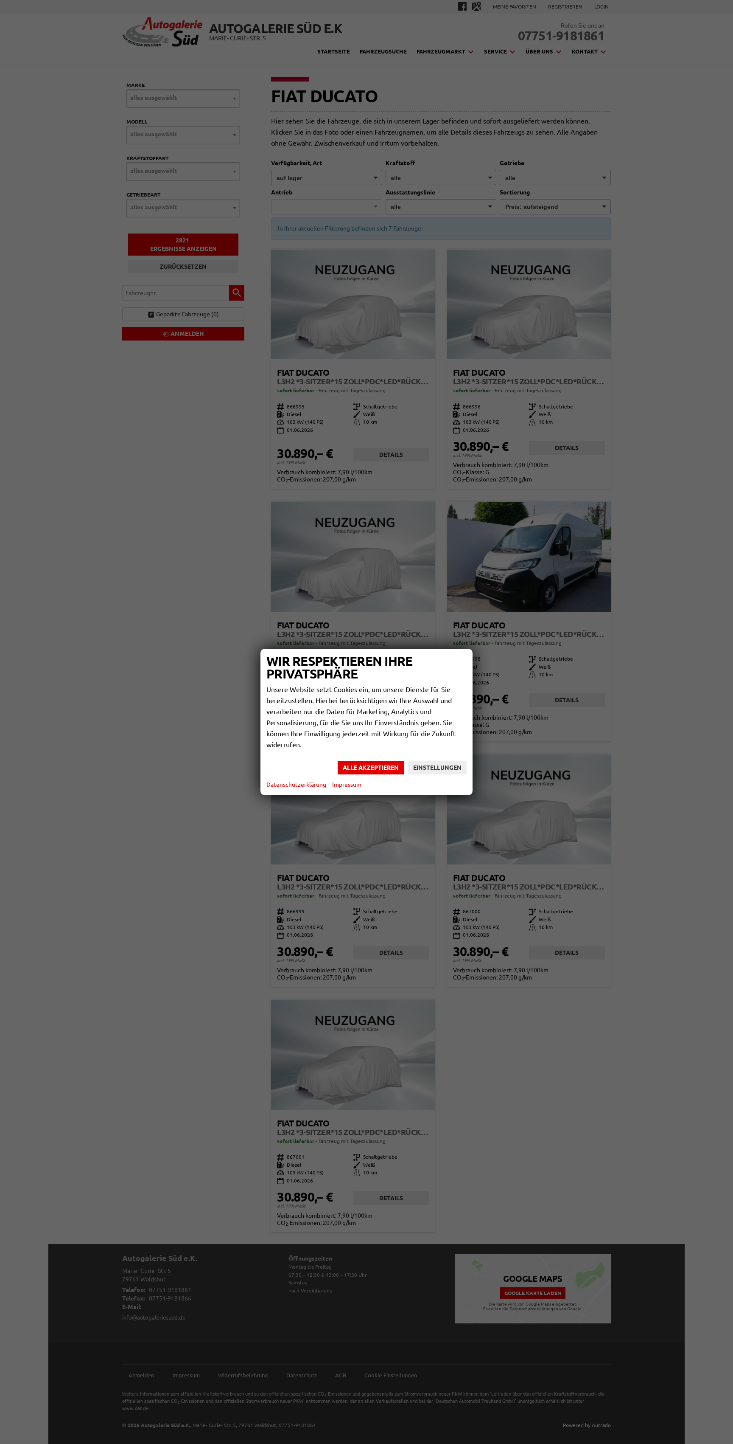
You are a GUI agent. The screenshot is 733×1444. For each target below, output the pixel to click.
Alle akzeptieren (371, 767)
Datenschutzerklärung (296, 784)
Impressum (346, 784)
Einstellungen (437, 767)
